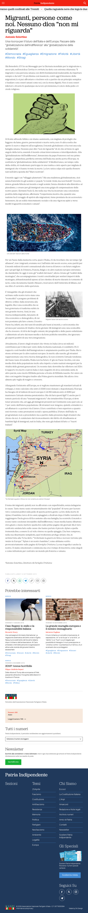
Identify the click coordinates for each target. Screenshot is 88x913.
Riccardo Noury (11, 632)
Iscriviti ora (13, 762)
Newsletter (64, 830)
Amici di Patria (65, 820)
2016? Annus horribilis (18, 666)
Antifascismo (38, 805)
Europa (35, 845)
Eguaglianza (31, 54)
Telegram (62, 898)
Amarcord (63, 805)
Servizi (8, 596)
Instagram (75, 892)
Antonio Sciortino (16, 36)
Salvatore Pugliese (53, 632)
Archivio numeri (66, 815)
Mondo (11, 57)
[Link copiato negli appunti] (31, 580)
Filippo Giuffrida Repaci (14, 669)
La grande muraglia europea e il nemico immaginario (63, 627)
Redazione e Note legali (69, 810)
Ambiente (36, 835)
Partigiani (36, 825)
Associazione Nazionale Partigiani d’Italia (36, 906)
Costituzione (38, 799)
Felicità (64, 54)
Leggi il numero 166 (15, 719)
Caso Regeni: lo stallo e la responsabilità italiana (19, 627)
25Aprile (36, 789)
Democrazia (14, 54)
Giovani (21, 653)
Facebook (62, 892)
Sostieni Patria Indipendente (65, 836)
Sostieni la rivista (70, 875)
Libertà (76, 54)
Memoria (36, 815)
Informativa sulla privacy (24, 908)
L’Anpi (62, 799)
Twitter (69, 892)
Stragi (22, 57)
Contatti (63, 825)
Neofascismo (38, 830)
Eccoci (62, 789)
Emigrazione (49, 54)
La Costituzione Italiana (69, 794)
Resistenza (37, 810)
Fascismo (36, 794)
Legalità (35, 840)
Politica (17, 683)
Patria (44, 3)
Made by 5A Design (76, 908)
